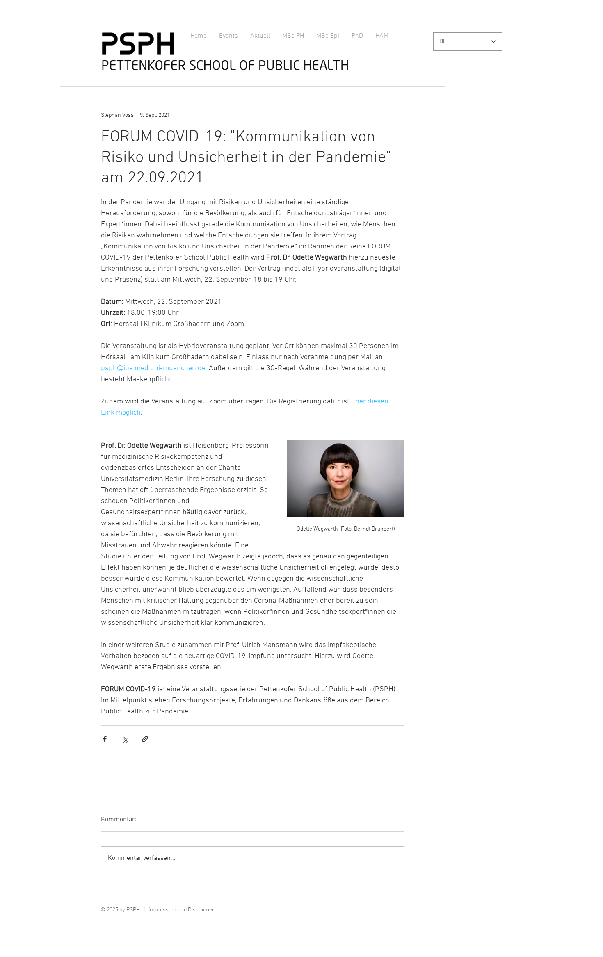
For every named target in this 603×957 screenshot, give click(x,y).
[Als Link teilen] (145, 739)
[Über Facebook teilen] (105, 739)
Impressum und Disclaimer (181, 910)
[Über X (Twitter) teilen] (125, 739)
